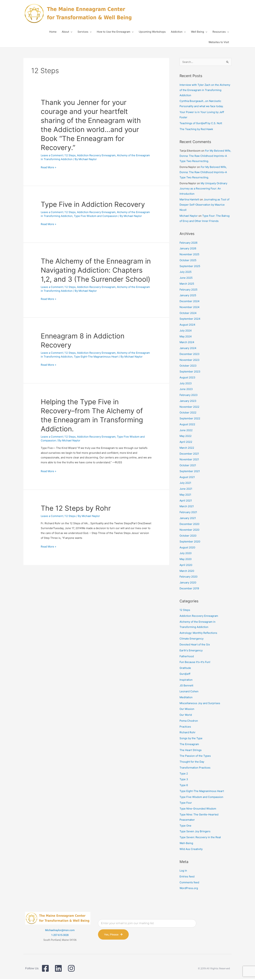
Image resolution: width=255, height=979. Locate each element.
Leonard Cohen (189, 691)
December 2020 (189, 524)
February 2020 (188, 576)
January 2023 (188, 401)
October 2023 (188, 365)
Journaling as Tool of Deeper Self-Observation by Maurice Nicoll (204, 204)
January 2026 (188, 248)
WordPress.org (189, 888)
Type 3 (184, 779)
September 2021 (190, 471)
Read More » (48, 167)
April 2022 (186, 441)
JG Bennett (186, 685)
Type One (185, 825)
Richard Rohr (188, 732)
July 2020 (186, 553)
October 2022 (188, 412)
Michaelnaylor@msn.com (60, 930)
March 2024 (187, 342)
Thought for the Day (192, 761)
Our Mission (187, 709)
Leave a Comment (52, 155)
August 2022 (187, 424)
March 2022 (187, 447)
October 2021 (188, 465)
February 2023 (189, 395)
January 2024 (188, 348)
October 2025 (188, 260)
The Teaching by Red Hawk (196, 129)
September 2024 (190, 318)
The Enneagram (189, 744)
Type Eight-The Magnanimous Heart (96, 356)
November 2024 (189, 307)
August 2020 (187, 547)
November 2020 (189, 529)
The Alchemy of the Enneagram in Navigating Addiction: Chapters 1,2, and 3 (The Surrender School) (96, 270)
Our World (186, 714)
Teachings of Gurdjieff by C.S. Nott (201, 123)
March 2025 (187, 283)
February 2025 (188, 289)
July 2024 (186, 330)
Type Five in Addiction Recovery (93, 204)
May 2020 (186, 559)
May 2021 (185, 494)
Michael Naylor (189, 215)
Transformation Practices (195, 767)
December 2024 (189, 301)
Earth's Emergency (191, 650)
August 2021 (187, 477)
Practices (185, 726)
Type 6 (184, 785)
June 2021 (186, 488)
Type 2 (184, 773)
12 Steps (70, 155)
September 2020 (190, 541)
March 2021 (187, 506)
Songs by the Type (191, 738)
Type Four (186, 802)
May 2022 (186, 436)
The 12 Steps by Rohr (76, 508)
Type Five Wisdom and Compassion (96, 216)
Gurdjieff (185, 673)
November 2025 (189, 254)
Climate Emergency (191, 638)
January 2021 (188, 518)
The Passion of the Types (195, 755)
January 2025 (188, 295)
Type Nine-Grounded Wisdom (198, 808)
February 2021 (188, 512)
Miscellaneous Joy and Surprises (200, 703)
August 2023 (187, 377)
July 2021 (185, 482)
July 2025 (186, 271)
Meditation (186, 697)
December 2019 (189, 588)
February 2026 (188, 242)
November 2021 (189, 459)
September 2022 (190, 418)
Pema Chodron (189, 720)
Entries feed (187, 876)
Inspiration (186, 679)
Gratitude (185, 668)
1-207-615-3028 (60, 935)
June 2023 (186, 389)
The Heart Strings (191, 750)
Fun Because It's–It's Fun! (195, 662)
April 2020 (186, 565)
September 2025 (190, 266)
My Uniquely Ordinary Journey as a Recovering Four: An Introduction (203, 188)
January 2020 (188, 582)
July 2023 (186, 383)
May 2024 (186, 336)
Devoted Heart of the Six (195, 644)
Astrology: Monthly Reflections (198, 632)
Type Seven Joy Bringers (195, 831)
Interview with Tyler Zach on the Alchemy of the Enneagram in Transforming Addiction (205, 90)
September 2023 (190, 371)
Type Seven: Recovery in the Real (200, 837)
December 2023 (189, 354)
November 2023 (189, 360)
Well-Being (186, 843)
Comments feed (189, 882)
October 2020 (188, 535)
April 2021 (186, 500)
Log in (183, 870)
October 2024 (188, 313)
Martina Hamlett (189, 199)
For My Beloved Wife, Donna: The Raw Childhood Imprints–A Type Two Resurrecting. (205, 156)
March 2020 (187, 571)
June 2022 (186, 430)
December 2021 (189, 453)
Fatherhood (187, 656)
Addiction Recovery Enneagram (96, 155)
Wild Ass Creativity (191, 849)
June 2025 (186, 277)
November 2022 (189, 406)
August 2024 (187, 324)
